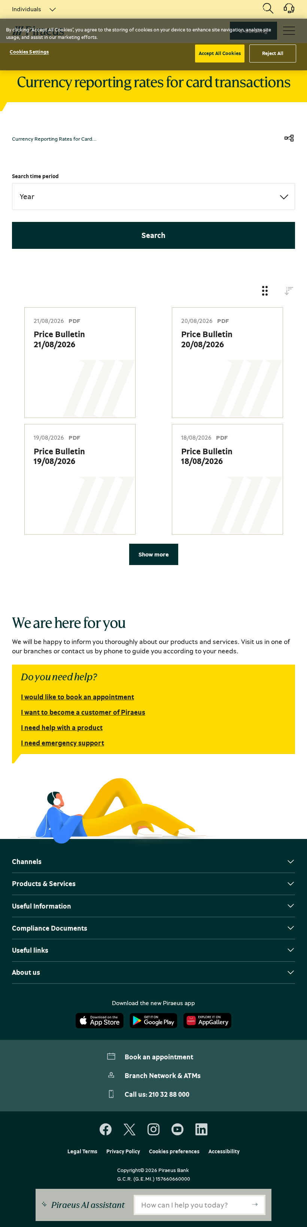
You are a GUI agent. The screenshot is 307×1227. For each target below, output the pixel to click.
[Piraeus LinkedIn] (201, 1129)
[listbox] (29, 9)
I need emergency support (62, 742)
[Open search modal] (268, 9)
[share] (289, 139)
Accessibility (224, 1151)
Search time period (35, 176)
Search (153, 235)
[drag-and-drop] (265, 291)
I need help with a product (62, 727)
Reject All (272, 53)
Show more (154, 554)
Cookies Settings (29, 51)
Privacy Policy (123, 1151)
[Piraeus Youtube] (177, 1129)
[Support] (284, 10)
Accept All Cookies (220, 53)
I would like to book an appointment (77, 696)
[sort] (289, 291)
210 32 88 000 (169, 1094)
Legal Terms (82, 1151)
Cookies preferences (174, 1151)
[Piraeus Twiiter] (130, 1129)
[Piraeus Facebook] (106, 1129)
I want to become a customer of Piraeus (83, 712)
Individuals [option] (26, 9)
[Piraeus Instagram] (153, 1129)
